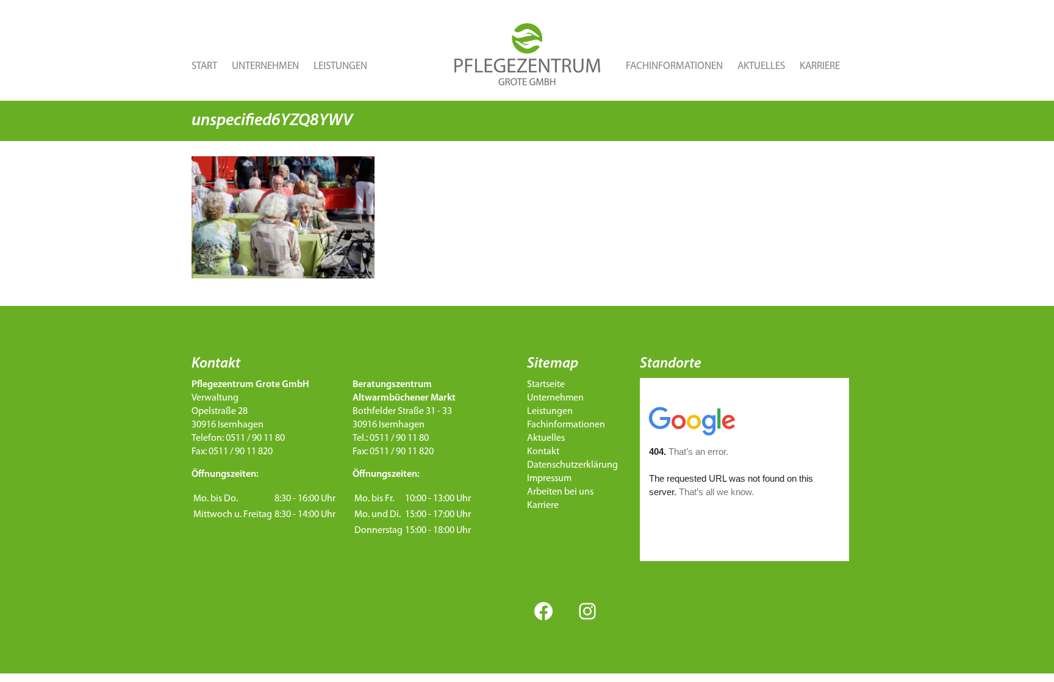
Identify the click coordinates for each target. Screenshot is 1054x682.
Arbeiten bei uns (560, 492)
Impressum (549, 479)
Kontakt (543, 452)
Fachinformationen (674, 66)
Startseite (546, 385)
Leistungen (340, 66)
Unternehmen (265, 66)
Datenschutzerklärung (572, 465)
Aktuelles (761, 66)
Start (204, 66)
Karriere (820, 66)
